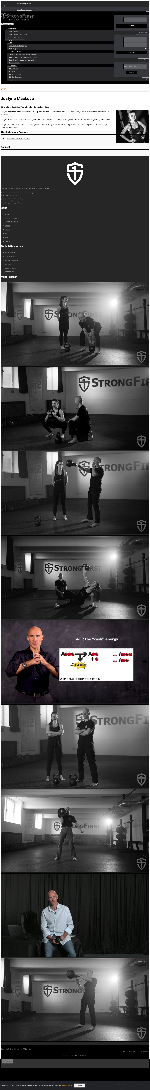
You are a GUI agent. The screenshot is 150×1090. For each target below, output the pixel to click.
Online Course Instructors (17, 34)
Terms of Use (126, 1051)
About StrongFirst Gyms (18, 46)
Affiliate (8, 241)
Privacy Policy (137, 1051)
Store (10, 40)
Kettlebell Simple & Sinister (18, 138)
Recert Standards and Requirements (23, 57)
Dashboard (4, 88)
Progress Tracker (16, 74)
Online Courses (13, 31)
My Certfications (15, 77)
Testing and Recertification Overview (23, 54)
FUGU (25, 1049)
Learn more (67, 1085)
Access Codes (143, 60)
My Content (13, 68)
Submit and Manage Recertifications (22, 60)
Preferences (9, 272)
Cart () (145, 79)
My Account (14, 80)
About (7, 230)
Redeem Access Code (12, 268)
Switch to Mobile (81, 1055)
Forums (12, 71)
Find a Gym (13, 48)
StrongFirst (28, 188)
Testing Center (10, 256)
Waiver (146, 1051)
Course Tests (14, 63)
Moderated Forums (15, 37)
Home (7, 214)
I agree (79, 1085)
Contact (8, 237)
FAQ (6, 234)
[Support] (2, 2)
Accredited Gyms (11, 222)
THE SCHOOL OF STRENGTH (18, 20)
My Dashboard (10, 252)
